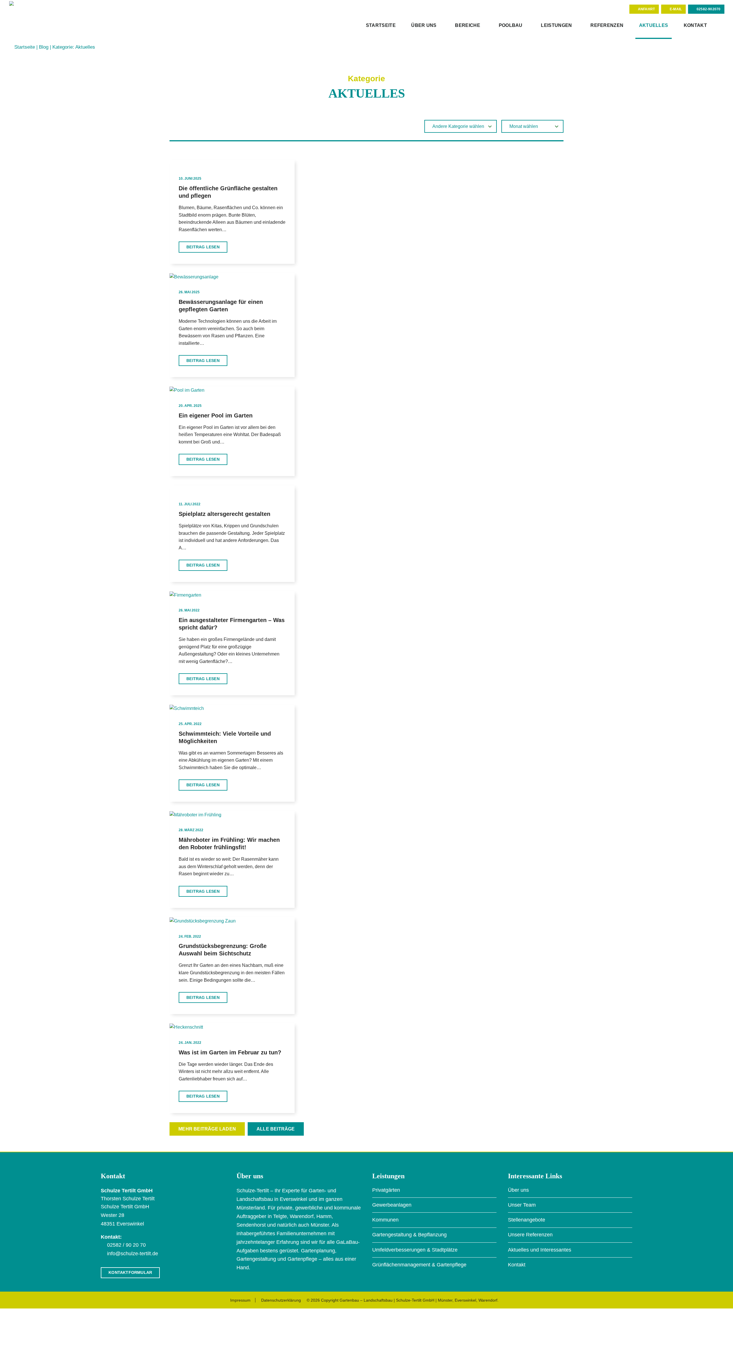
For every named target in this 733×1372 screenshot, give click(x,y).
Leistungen (556, 25)
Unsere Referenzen (530, 1235)
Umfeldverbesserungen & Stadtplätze (415, 1250)
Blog (43, 47)
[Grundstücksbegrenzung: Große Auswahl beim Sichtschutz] (203, 920)
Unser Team (522, 1205)
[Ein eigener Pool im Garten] (187, 389)
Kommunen (385, 1220)
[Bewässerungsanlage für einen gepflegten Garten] (194, 276)
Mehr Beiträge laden (207, 1128)
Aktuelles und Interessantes (539, 1250)
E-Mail (676, 9)
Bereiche (467, 25)
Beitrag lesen (203, 247)
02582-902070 (708, 9)
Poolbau (511, 25)
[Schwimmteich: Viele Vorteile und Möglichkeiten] (187, 708)
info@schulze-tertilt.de (132, 1253)
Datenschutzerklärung (281, 1300)
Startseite (381, 25)
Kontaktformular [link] (130, 1272)
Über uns (423, 25)
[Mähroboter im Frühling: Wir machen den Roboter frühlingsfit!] (195, 814)
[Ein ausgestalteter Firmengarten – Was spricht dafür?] (185, 594)
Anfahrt (646, 9)
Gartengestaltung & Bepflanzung (409, 1235)
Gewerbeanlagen (391, 1205)
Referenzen (606, 25)
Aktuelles (653, 25)
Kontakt (695, 25)
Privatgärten (386, 1190)
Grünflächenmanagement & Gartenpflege (419, 1265)
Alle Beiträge (276, 1128)
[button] (719, 26)
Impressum (240, 1300)
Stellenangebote (526, 1220)
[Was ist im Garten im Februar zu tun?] (186, 1026)
